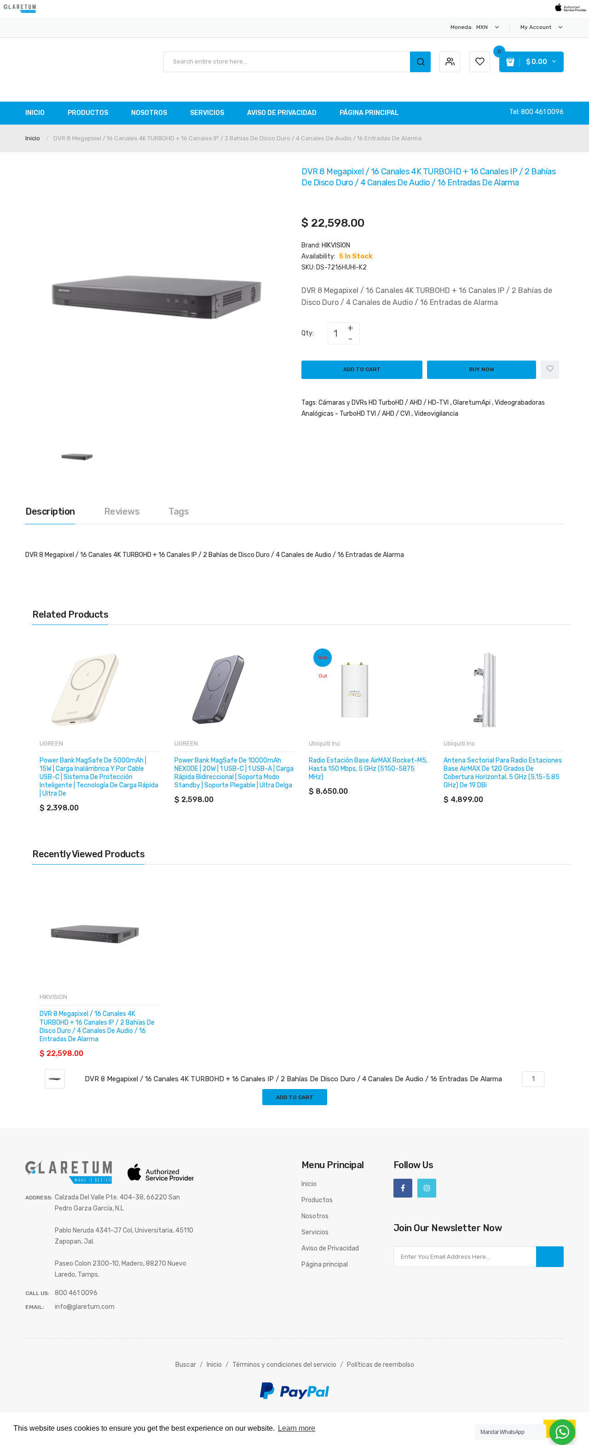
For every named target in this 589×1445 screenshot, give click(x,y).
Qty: (307, 333)
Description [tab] (50, 511)
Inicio (32, 138)
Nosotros (315, 1216)
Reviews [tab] (122, 511)
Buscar (185, 1365)
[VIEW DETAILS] (106, 799)
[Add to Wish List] (550, 370)
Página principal (324, 1264)
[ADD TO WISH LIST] (124, 799)
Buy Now (481, 369)
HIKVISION (336, 245)
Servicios (315, 1232)
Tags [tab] (178, 511)
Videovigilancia (436, 414)
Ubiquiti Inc (324, 743)
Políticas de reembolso (380, 1365)
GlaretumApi (472, 403)
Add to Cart (362, 369)
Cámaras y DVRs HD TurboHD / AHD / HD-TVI (383, 403)
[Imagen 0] (77, 456)
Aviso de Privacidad (330, 1248)
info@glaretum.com (85, 1307)
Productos (317, 1200)
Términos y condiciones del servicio (284, 1365)
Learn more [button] (296, 1428)
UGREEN (51, 743)
